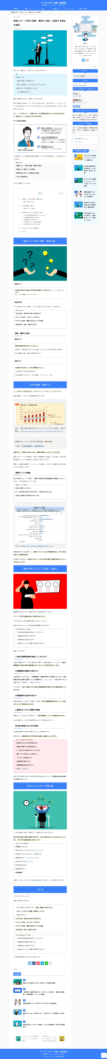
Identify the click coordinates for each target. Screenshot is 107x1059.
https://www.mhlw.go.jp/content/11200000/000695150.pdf (41, 431)
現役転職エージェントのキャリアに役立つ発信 (53, 1054)
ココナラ (28, 861)
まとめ (24, 231)
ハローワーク (78, 142)
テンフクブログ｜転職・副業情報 (53, 3)
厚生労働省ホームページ (81, 139)
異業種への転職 (83, 8)
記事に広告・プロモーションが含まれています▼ (26, 12)
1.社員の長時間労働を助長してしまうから (35, 215)
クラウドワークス (36, 850)
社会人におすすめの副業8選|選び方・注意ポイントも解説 (37, 880)
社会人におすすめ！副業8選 (30, 228)
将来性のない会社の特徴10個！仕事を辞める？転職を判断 (90, 205)
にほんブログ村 (77, 96)
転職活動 (16, 8)
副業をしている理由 (29, 208)
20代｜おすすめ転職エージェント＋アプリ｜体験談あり (90, 158)
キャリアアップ (69, 8)
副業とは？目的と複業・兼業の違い (33, 199)
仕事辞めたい (56, 8)
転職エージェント (29, 8)
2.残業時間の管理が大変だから (32, 217)
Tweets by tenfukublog (80, 85)
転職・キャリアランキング (80, 102)
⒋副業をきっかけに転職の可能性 (32, 222)
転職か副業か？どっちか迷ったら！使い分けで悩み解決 (39, 1003)
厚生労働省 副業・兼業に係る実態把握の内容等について (36, 546)
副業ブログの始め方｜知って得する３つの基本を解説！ (39, 983)
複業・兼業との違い (29, 202)
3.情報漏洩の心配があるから (31, 219)
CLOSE (61, 193)
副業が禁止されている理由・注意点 (33, 212)
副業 (43, 8)
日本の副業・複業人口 (29, 206)
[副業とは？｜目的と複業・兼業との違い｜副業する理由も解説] (42, 963)
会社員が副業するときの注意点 (32, 224)
